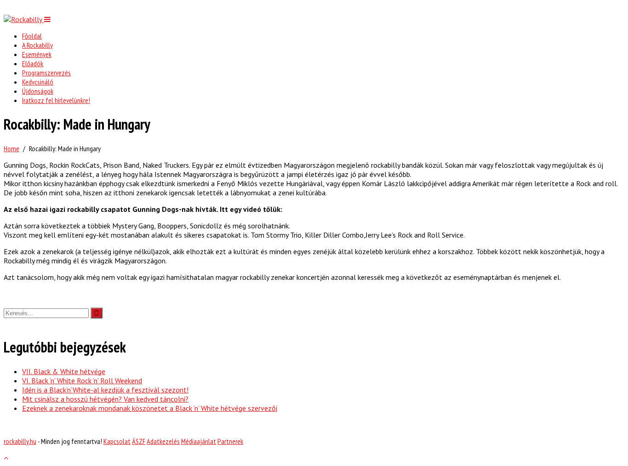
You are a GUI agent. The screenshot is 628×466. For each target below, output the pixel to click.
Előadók (32, 63)
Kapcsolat (117, 441)
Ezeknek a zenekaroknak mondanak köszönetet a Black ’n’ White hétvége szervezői (149, 408)
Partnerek (230, 441)
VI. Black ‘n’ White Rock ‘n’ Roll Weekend (82, 380)
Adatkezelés (163, 441)
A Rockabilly (37, 45)
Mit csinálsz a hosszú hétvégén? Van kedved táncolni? (105, 398)
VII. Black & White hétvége (63, 371)
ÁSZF (138, 441)
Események (36, 54)
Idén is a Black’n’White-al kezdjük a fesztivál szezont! (105, 389)
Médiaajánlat (198, 441)
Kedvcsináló (37, 81)
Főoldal (32, 35)
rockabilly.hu (20, 441)
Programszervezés (46, 72)
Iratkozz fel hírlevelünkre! (56, 100)
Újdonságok (37, 91)
